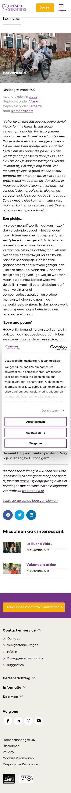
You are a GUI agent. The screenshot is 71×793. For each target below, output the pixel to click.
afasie (24, 481)
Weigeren (35, 443)
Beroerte (35, 106)
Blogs (33, 96)
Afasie (33, 101)
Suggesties (15, 665)
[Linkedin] (18, 721)
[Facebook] (8, 515)
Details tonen (50, 410)
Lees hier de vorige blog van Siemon (30, 500)
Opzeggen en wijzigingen (26, 658)
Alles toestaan (35, 421)
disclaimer (11, 746)
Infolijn (12, 651)
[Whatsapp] (43, 514)
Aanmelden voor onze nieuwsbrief (33, 607)
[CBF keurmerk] (26, 778)
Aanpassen (33, 432)
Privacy (8, 752)
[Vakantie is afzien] (12, 568)
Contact (13, 638)
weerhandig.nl (33, 490)
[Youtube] (38, 721)
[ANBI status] (9, 778)
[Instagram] (28, 721)
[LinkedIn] (31, 515)
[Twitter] (19, 515)
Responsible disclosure (20, 764)
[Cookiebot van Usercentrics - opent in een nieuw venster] (50, 347)
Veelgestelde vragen (22, 645)
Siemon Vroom (22, 111)
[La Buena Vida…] (12, 547)
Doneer (45, 7)
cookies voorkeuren (18, 758)
